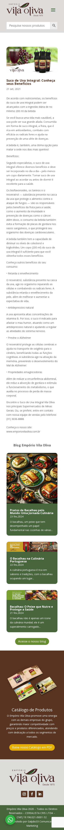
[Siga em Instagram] (24, 794)
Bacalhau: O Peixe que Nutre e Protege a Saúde (31, 608)
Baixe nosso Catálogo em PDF (32, 747)
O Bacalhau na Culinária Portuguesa (27, 560)
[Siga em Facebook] (32, 794)
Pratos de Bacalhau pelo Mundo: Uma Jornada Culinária (31, 511)
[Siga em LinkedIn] (40, 794)
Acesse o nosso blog (32, 641)
